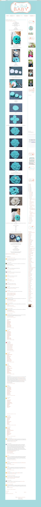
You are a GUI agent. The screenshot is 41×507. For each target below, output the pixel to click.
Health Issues (29, 261)
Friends (29, 254)
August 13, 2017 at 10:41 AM (11, 306)
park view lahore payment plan (10, 451)
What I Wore (29, 301)
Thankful (29, 294)
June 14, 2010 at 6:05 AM (10, 269)
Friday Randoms (30, 253)
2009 (29, 222)
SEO (7, 455)
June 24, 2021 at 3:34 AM (10, 453)
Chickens (29, 237)
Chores (29, 238)
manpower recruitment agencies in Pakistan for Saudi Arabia (13, 477)
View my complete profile (32, 306)
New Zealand (29, 277)
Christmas (29, 239)
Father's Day (29, 251)
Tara (7, 267)
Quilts (29, 284)
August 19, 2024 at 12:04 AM (11, 482)
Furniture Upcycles (30, 255)
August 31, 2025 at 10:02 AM (11, 489)
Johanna (8, 286)
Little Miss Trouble (30, 268)
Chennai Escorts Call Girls (9, 347)
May (30, 217)
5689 (7, 385)
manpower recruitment (22, 481)
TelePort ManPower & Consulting (10, 475)
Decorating (29, 244)
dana (7, 282)
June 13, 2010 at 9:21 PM (10, 265)
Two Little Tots (8, 262)
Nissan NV (29, 278)
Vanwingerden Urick (9, 308)
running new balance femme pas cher (22, 379)
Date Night (29, 243)
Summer (29, 292)
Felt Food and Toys (30, 252)
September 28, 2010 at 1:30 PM (11, 284)
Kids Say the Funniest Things (31, 267)
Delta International (9, 456)
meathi (7, 461)
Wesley (29, 300)
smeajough (8, 471)
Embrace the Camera (30, 246)
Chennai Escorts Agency (9, 346)
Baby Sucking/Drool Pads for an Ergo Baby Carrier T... (32, 209)
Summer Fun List (30, 293)
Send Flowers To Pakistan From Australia (11, 294)
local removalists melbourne (10, 487)
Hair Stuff (29, 259)
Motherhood (29, 275)
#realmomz (29, 231)
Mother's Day (29, 274)
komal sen (8, 341)
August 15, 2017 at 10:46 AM (11, 317)
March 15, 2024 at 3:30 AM (11, 478)
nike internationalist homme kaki (20, 377)
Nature (29, 276)
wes (28, 299)
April (30, 218)
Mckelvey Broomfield (9, 297)
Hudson (29, 263)
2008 (29, 223)
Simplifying (29, 291)
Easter (29, 245)
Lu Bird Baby (29, 270)
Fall (28, 247)
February (31, 220)
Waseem (8, 290)
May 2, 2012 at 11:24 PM (10, 295)
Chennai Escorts (8, 343)
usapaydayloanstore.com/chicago (10, 305)
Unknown (8, 329)
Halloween (29, 260)
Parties (29, 282)
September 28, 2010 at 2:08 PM (11, 288)
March (30, 219)
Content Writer (8, 480)
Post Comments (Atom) (10, 493)
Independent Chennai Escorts (10, 344)
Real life (29, 286)
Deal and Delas (8, 443)
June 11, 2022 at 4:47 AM (10, 464)
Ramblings (29, 285)
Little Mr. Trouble (30, 269)
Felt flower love (31, 207)
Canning (29, 236)
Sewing (29, 290)
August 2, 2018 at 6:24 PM (11, 383)
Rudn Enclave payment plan (10, 452)
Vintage (29, 298)
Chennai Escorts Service (9, 348)
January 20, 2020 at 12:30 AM (11, 441)
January (30, 221)
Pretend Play (29, 283)
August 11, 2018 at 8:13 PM (11, 395)
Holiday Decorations (30, 262)
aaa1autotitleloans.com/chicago (10, 316)
